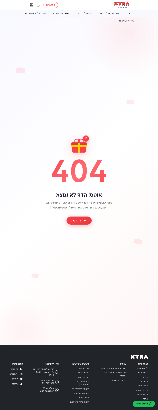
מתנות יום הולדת (112, 13)
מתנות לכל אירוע (37, 13)
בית (129, 13)
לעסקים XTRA (126, 21)
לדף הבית (76, 220)
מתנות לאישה (63, 13)
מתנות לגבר (87, 13)
